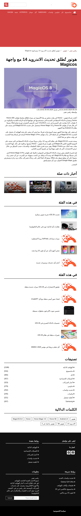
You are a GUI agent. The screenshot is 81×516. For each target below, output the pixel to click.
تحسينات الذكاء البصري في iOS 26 (47, 323)
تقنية (16, 12)
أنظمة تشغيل (68, 398)
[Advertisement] (40, 31)
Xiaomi (10, 12)
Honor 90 (52, 419)
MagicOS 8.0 (18, 419)
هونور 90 (61, 424)
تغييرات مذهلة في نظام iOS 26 (48, 335)
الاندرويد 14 (71, 424)
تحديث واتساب (68, 390)
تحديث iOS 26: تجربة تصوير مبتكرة (47, 215)
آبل (36, 12)
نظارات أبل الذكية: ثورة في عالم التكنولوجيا (44, 227)
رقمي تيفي (73, 51)
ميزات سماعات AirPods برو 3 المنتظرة (45, 239)
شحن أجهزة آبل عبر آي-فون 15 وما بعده (45, 251)
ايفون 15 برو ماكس (67, 493)
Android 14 (64, 419)
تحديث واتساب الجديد (66, 478)
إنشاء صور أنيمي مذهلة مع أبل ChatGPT (45, 299)
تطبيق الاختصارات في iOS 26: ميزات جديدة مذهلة (42, 287)
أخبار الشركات (68, 382)
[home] (74, 12)
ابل (62, 12)
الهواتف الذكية (68, 367)
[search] (6, 5)
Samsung (42, 12)
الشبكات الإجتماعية (66, 379)
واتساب (50, 12)
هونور (73, 419)
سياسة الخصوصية (59, 511)
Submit (10, 498)
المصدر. (74, 164)
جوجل (31, 12)
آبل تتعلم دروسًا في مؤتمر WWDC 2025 (45, 347)
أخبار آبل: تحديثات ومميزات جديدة (47, 263)
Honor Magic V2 (40, 419)
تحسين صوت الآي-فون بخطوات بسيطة (45, 311)
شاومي (57, 12)
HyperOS (23, 12)
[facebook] (73, 452)
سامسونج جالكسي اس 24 (64, 489)
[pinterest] (69, 452)
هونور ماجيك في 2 (48, 424)
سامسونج (68, 12)
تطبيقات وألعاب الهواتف (65, 485)
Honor (59, 118)
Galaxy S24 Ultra (67, 482)
